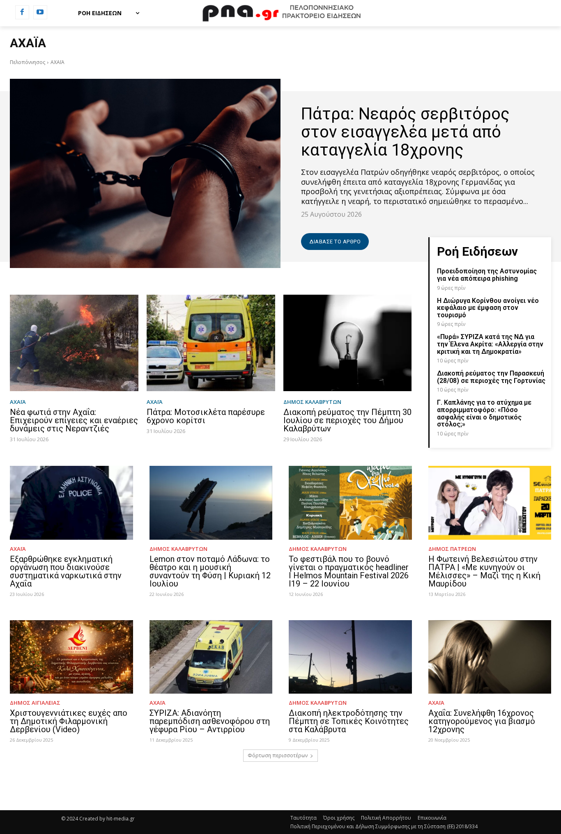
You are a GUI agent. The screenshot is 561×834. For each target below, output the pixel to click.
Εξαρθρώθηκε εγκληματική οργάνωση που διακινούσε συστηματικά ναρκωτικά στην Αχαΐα (66, 571)
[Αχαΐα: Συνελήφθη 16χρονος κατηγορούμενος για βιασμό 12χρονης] (490, 657)
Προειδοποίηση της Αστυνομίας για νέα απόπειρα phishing (487, 274)
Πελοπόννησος (27, 62)
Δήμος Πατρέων (452, 549)
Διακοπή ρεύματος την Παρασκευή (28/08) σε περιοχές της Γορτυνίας (491, 377)
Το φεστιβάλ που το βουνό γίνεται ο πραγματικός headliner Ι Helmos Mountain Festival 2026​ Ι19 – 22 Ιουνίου (349, 571)
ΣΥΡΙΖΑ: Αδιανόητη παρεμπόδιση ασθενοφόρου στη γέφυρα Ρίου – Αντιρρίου (209, 721)
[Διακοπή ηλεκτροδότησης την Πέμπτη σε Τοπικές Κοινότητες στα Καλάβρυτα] (350, 657)
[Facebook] (22, 12)
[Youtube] (40, 12)
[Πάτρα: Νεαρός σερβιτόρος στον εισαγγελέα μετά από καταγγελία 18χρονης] (145, 173)
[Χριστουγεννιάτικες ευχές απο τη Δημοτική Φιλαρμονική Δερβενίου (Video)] (71, 657)
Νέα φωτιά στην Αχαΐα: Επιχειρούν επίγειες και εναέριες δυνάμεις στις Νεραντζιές (74, 420)
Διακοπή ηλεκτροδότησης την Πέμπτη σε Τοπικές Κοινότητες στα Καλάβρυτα (349, 721)
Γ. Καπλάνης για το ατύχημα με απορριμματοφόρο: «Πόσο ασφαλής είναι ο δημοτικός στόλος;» (484, 413)
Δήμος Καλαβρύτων (312, 402)
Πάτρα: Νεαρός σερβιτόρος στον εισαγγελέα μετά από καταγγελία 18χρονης (405, 132)
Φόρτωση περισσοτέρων (278, 755)
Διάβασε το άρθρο (335, 241)
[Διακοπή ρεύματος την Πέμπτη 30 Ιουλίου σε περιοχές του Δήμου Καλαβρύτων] (347, 343)
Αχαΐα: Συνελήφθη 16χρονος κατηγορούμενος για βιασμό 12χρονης (481, 721)
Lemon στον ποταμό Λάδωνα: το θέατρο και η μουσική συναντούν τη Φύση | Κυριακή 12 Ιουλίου (210, 571)
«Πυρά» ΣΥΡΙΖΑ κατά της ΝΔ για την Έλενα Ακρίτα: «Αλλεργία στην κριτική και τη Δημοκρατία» (490, 344)
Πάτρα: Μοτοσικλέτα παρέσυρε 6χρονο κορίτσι (206, 416)
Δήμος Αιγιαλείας (35, 703)
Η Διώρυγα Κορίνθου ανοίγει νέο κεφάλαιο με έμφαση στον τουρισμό (488, 308)
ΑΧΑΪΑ (18, 402)
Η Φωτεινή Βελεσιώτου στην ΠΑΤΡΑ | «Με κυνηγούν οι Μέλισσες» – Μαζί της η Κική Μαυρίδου (484, 571)
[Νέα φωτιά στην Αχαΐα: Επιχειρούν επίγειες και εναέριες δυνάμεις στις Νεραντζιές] (74, 343)
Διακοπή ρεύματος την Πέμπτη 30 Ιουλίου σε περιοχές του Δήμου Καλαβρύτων (347, 420)
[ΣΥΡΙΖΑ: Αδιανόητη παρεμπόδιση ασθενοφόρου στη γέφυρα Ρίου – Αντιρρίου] (211, 657)
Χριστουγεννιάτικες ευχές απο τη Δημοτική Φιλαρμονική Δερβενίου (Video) (68, 721)
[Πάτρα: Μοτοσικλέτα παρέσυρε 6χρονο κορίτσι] (211, 343)
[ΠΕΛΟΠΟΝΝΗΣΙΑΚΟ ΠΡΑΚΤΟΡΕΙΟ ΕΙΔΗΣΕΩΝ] (280, 13)
